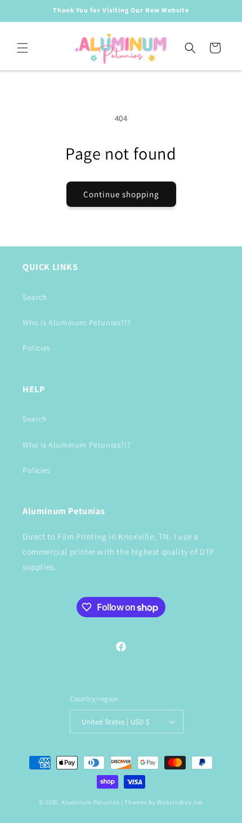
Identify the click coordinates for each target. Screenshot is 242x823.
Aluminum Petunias (90, 802)
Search (35, 297)
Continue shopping (121, 194)
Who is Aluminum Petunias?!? (77, 322)
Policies (37, 348)
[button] (22, 48)
